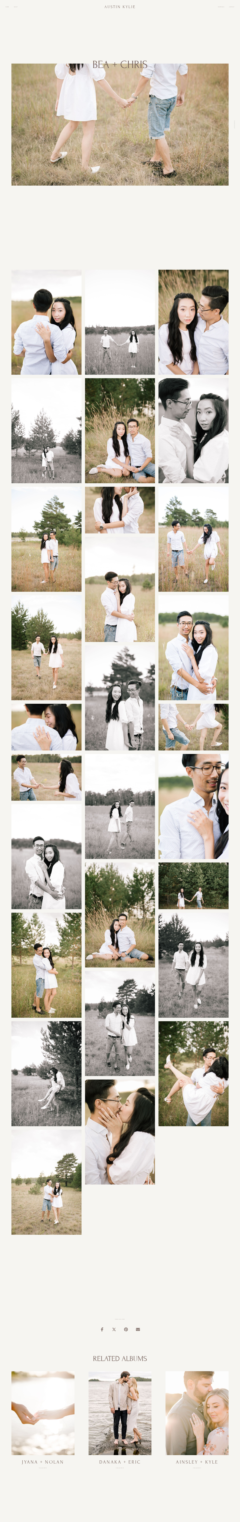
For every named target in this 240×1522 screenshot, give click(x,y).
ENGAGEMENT (234, 125)
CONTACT (231, 6)
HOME (7, 6)
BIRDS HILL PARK (120, 1319)
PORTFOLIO (221, 6)
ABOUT (16, 6)
